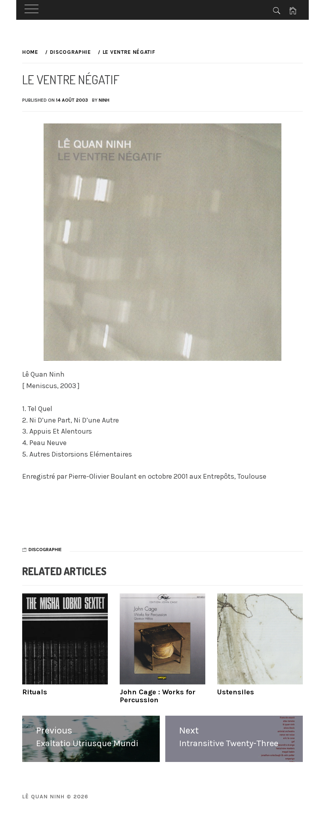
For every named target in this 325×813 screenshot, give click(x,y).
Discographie (45, 549)
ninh (104, 100)
